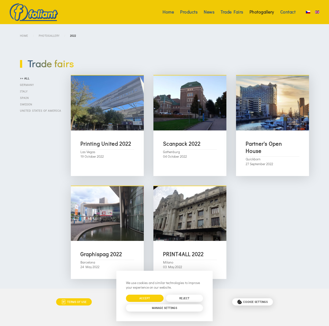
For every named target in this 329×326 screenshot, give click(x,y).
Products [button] (188, 12)
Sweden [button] (26, 104)
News (209, 12)
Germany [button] (27, 85)
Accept (144, 298)
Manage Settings (164, 308)
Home (168, 12)
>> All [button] (25, 78)
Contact (288, 12)
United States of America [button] (40, 110)
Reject (184, 298)
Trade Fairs (232, 12)
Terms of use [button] (77, 302)
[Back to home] (34, 12)
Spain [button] (24, 98)
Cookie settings (255, 302)
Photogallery (262, 12)
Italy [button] (24, 91)
